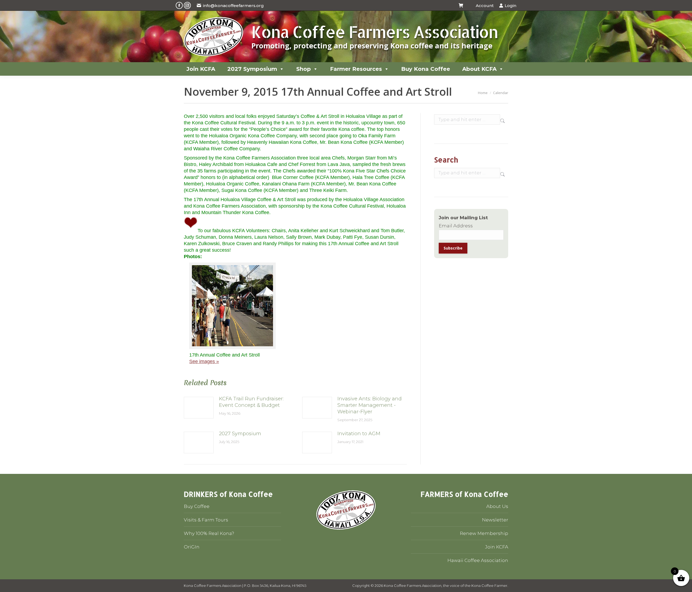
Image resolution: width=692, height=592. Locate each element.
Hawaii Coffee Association (477, 560)
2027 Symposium (252, 69)
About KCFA (479, 69)
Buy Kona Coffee (425, 69)
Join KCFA (201, 69)
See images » (204, 361)
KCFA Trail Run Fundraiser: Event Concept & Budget (251, 402)
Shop (303, 69)
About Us (497, 506)
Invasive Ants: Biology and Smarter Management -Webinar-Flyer (369, 405)
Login (510, 5)
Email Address (456, 225)
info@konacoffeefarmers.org (233, 5)
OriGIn (191, 547)
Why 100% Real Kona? (209, 533)
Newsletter (495, 520)
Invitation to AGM (358, 434)
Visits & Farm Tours (206, 520)
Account (484, 5)
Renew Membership (484, 533)
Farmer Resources (356, 69)
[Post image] (199, 407)
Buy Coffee (196, 506)
